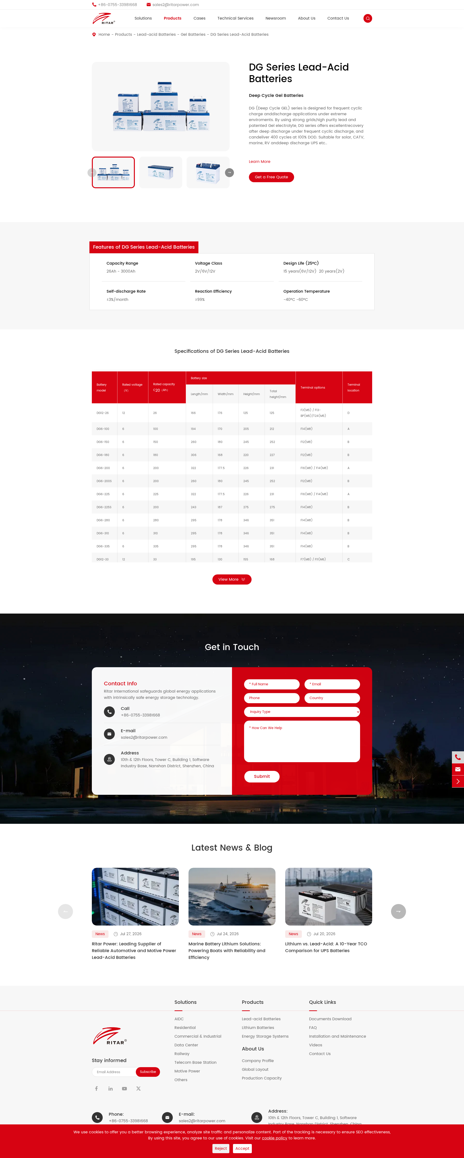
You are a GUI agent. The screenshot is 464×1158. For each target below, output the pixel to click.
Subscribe (148, 1072)
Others (183, 1080)
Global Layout (258, 1069)
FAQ (316, 1028)
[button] (91, 172)
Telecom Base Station (198, 1062)
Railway (185, 1054)
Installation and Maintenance (340, 1036)
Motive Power (190, 1071)
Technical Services (236, 18)
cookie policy (274, 1138)
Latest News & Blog (232, 848)
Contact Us (338, 18)
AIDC (182, 1019)
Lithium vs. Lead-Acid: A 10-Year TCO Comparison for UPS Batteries (326, 947)
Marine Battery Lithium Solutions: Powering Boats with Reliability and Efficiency (226, 951)
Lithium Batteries (261, 1028)
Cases (199, 18)
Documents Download (333, 1019)
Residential (188, 1028)
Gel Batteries (193, 34)
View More (228, 579)
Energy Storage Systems (268, 1036)
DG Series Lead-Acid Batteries (239, 34)
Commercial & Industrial (200, 1036)
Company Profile (261, 1061)
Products (172, 18)
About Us (306, 18)
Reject (221, 1148)
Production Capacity (265, 1078)
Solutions (143, 18)
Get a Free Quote (271, 177)
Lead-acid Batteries (156, 34)
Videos (318, 1045)
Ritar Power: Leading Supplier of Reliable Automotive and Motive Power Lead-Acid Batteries (134, 951)
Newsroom (276, 18)
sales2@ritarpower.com (144, 737)
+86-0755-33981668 (140, 715)
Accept (242, 1148)
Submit (262, 776)
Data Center (189, 1045)
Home (104, 34)
